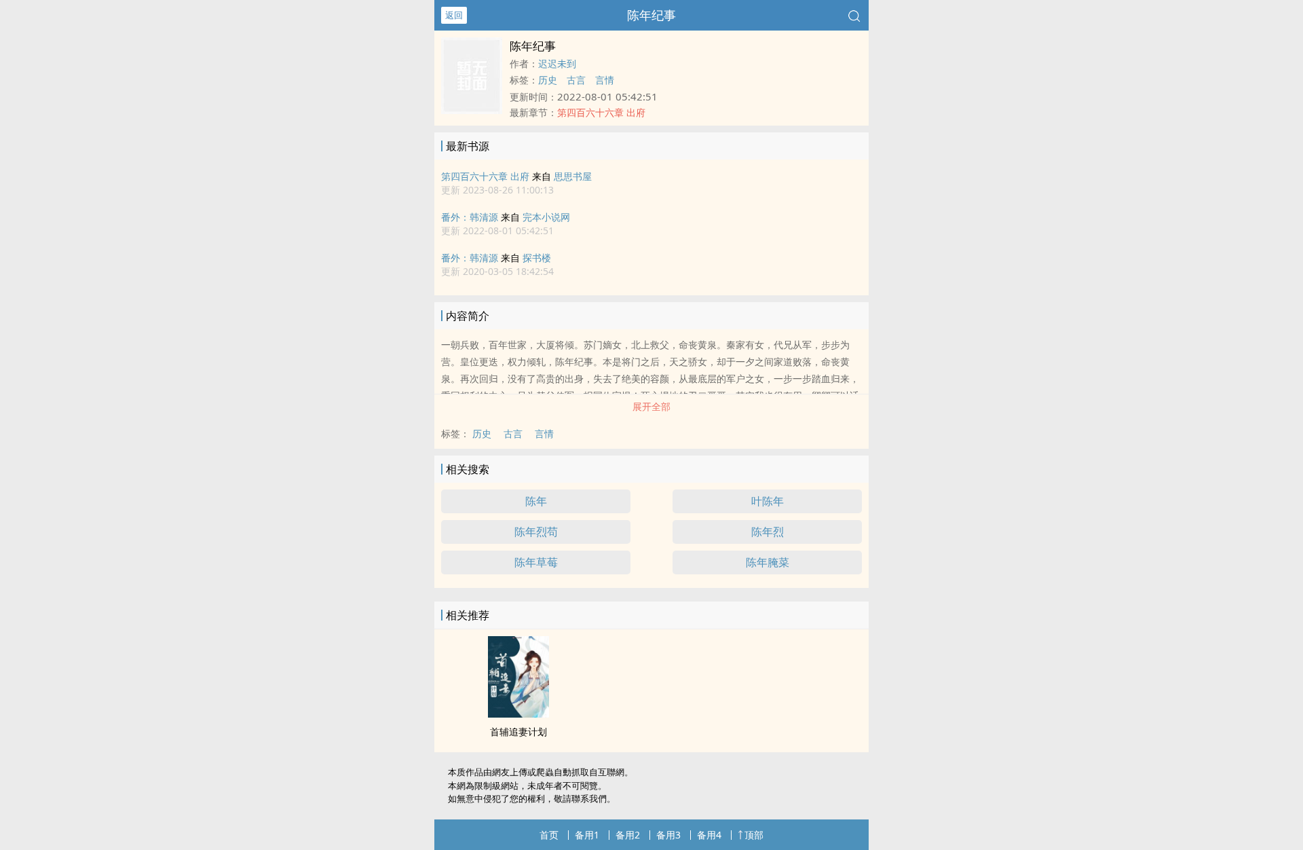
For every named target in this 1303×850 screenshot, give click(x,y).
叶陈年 (767, 501)
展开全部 (651, 406)
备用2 (628, 834)
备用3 (668, 834)
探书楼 (537, 257)
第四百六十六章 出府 (485, 176)
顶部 (753, 834)
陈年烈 (767, 531)
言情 (604, 79)
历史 (547, 79)
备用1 (587, 834)
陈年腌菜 (767, 562)
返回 (454, 15)
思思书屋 (573, 176)
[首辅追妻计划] (518, 713)
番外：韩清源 (469, 216)
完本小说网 (546, 216)
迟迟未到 (557, 63)
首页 (549, 834)
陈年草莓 (536, 562)
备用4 (709, 834)
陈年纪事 (651, 15)
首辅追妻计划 (518, 731)
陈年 (536, 501)
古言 (576, 79)
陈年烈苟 (536, 531)
